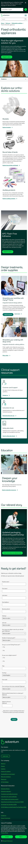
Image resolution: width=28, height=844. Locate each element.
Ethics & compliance (6, 776)
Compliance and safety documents (9, 794)
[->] (25, 9)
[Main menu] (25, 15)
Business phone (6, 609)
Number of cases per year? (8, 637)
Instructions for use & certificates (9, 796)
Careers (3, 766)
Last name (4, 595)
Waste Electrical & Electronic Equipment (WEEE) (12, 802)
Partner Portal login (5, 818)
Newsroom (3, 779)
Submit (14, 719)
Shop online (6, 355)
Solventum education (6, 791)
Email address (5, 602)
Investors (3, 768)
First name (5, 588)
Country (4, 672)
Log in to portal (8, 315)
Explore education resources (9, 490)
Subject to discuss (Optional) (6, 702)
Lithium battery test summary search (9, 799)
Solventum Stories (5, 788)
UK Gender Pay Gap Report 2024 (9, 804)
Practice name (5, 581)
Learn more (17, 313)
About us (3, 763)
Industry (4, 615)
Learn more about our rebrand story (12, 553)
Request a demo (7, 57)
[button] (7, 841)
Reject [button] (21, 836)
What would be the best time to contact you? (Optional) (12, 694)
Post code (4, 679)
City (3, 666)
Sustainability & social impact (8, 774)
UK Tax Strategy (4, 782)
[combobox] (14, 19)
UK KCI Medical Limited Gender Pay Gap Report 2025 (13, 807)
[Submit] (25, 19)
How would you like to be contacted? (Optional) (13, 686)
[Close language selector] (25, 3)
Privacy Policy (4, 833)
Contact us (3, 815)
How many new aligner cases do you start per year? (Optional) (13, 630)
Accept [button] (7, 836)
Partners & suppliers (6, 771)
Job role (4, 622)
